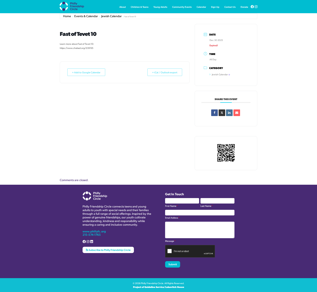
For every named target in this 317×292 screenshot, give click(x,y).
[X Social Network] (222, 112)
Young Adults (160, 6)
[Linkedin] (229, 112)
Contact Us (230, 6)
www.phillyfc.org (94, 231)
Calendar (201, 6)
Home (67, 16)
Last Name (206, 205)
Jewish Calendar (111, 16)
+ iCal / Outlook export (164, 72)
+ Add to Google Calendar (86, 72)
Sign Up (215, 6)
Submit (172, 264)
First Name (171, 205)
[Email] (236, 112)
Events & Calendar (86, 16)
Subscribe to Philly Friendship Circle (109, 250)
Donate (244, 6)
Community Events (182, 6)
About (122, 6)
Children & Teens (139, 6)
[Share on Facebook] (214, 112)
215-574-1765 (92, 234)
